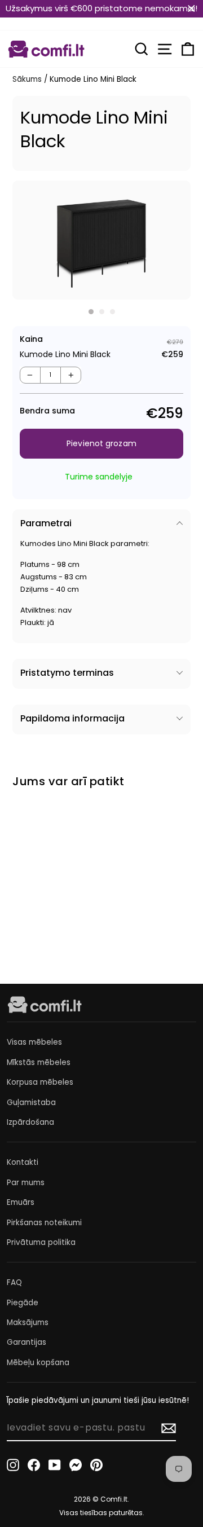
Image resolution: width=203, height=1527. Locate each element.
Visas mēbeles (34, 1042)
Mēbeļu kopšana (38, 1362)
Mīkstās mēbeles (38, 1062)
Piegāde (22, 1302)
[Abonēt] (168, 1428)
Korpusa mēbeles (40, 1082)
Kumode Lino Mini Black (49, 888)
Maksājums (27, 1322)
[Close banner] (191, 8)
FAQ (14, 1282)
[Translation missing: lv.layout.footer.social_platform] (13, 1465)
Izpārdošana (30, 1122)
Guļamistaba (31, 1102)
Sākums (27, 79)
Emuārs (20, 1202)
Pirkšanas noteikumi (44, 1222)
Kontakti (22, 1162)
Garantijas (26, 1342)
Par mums (26, 1182)
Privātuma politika (41, 1242)
